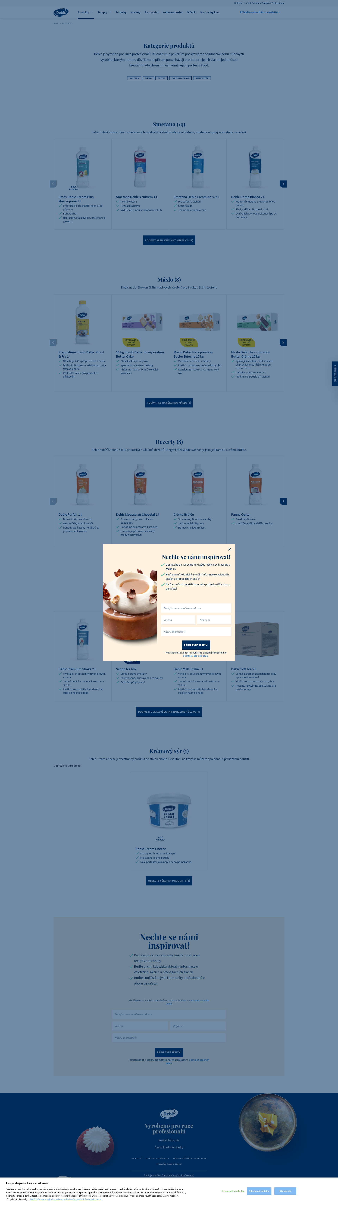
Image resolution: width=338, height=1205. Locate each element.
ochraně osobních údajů (195, 655)
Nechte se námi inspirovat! (196, 557)
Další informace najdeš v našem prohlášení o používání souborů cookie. (66, 1199)
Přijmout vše (285, 1190)
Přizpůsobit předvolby (233, 1190)
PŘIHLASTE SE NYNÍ (196, 645)
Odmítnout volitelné (259, 1190)
